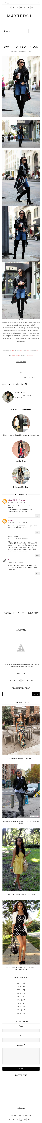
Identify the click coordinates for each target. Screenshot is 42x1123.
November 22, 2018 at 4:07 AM (18, 539)
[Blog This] (26, 384)
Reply (37, 516)
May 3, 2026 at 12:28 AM (16, 562)
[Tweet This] (9, 384)
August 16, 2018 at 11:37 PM (16, 502)
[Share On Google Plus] (18, 384)
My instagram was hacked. (21, 758)
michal (11, 520)
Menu (8, 31)
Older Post (33, 613)
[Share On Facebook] (13, 384)
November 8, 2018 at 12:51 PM (17, 522)
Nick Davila (35, 378)
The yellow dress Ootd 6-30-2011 (21, 894)
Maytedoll (27, 1115)
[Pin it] (22, 384)
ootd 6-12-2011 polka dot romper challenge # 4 (21, 968)
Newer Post (9, 613)
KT (9, 560)
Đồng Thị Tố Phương (16, 500)
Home (22, 612)
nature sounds (21, 551)
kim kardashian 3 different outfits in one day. (21, 822)
